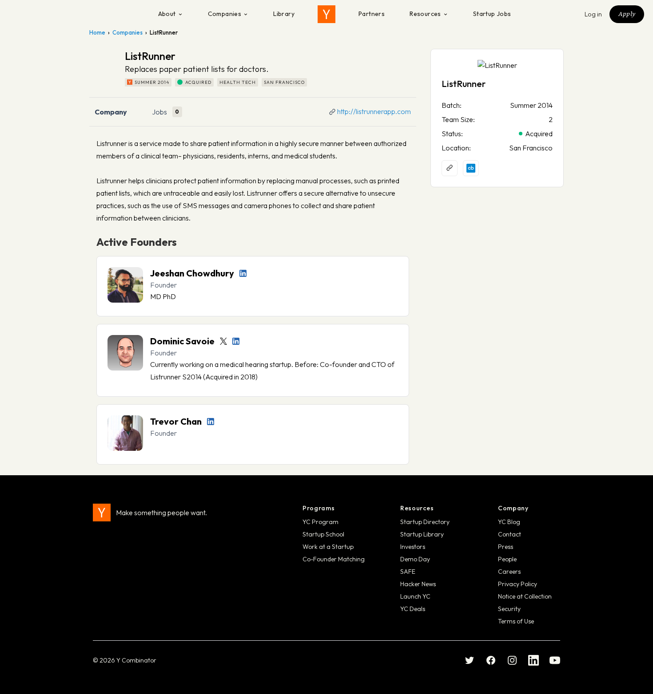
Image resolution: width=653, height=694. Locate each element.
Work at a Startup (328, 547)
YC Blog (509, 522)
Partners (371, 14)
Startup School (323, 534)
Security (509, 609)
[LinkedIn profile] (243, 273)
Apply (626, 13)
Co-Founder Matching (334, 559)
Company (111, 111)
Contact (509, 534)
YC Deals (412, 609)
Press (505, 547)
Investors (412, 547)
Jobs (159, 111)
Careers (509, 572)
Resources (425, 14)
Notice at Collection (525, 596)
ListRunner (464, 83)
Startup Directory (425, 522)
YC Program (320, 522)
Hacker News (418, 584)
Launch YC (415, 596)
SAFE (407, 572)
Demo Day (415, 559)
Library (284, 14)
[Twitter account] (223, 341)
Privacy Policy (517, 584)
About (167, 14)
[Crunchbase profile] (471, 168)
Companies (225, 14)
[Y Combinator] (326, 14)
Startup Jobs (492, 14)
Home (97, 32)
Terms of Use (516, 621)
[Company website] (450, 168)
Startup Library (422, 534)
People (507, 559)
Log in (593, 14)
